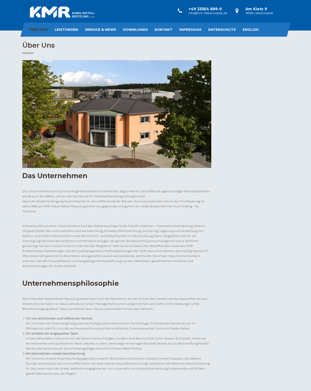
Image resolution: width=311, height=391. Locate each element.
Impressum (190, 29)
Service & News (100, 29)
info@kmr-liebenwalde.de (208, 13)
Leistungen (66, 29)
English (251, 29)
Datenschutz (222, 29)
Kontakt (163, 29)
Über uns (38, 29)
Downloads (135, 29)
